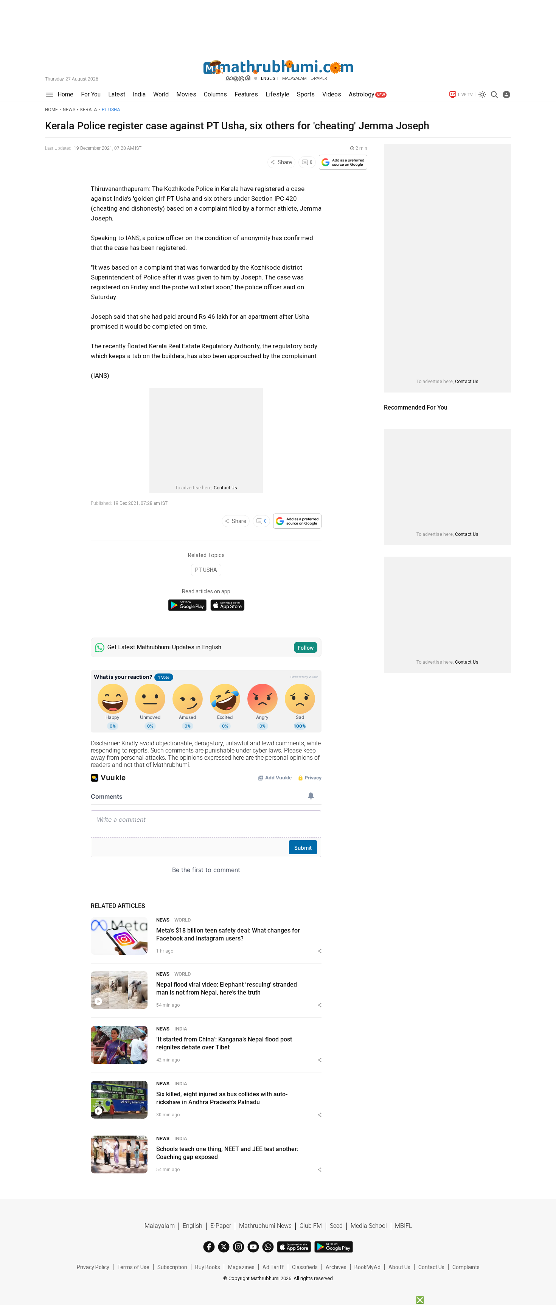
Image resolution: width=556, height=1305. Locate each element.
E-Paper (220, 1225)
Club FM (311, 1225)
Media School (369, 1225)
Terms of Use (133, 1267)
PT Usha (111, 109)
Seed (336, 1225)
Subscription (172, 1267)
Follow (306, 648)
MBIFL (403, 1225)
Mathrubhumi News (265, 1225)
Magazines (241, 1267)
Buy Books (207, 1267)
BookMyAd (367, 1267)
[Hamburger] (49, 94)
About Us (399, 1267)
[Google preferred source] (343, 162)
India (180, 1029)
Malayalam (294, 78)
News (69, 109)
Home (51, 109)
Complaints (466, 1267)
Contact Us (225, 487)
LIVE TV (465, 94)
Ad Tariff (273, 1267)
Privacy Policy (93, 1267)
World (182, 920)
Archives (336, 1267)
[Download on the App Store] (227, 605)
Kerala (88, 109)
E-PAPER (319, 78)
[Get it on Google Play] (187, 605)
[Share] (319, 951)
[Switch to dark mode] (482, 94)
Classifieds (305, 1267)
